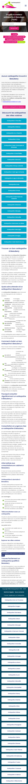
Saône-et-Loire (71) (10, 42)
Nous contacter (19, 592)
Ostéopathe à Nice (14, 706)
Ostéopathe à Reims (14, 737)
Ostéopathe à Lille (14, 650)
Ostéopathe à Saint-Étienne (14, 750)
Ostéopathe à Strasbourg (14, 756)
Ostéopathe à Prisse (14, 190)
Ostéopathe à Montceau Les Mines (14, 223)
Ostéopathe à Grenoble (14, 644)
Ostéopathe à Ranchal (14, 205)
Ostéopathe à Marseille (14, 681)
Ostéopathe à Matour (14, 127)
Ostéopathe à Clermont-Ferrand (14, 631)
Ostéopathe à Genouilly (14, 217)
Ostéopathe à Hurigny (14, 236)
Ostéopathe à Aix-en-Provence (14, 600)
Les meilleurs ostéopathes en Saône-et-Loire (13, 554)
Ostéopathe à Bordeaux (14, 612)
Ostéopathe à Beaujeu (14, 211)
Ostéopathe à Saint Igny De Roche (14, 172)
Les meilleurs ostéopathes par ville (14, 37)
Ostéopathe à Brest (14, 619)
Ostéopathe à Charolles (14, 121)
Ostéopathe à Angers (14, 606)
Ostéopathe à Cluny (14, 139)
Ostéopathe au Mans (14, 668)
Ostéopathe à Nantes (14, 700)
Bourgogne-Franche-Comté (15, 39)
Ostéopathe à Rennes (14, 743)
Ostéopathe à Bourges (14, 625)
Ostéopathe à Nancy (14, 693)
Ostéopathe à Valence (14, 774)
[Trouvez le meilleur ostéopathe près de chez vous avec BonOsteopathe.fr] (11, 9)
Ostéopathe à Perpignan (14, 725)
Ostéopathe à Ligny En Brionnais (14, 178)
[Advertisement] (14, 58)
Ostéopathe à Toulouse (14, 768)
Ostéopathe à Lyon (14, 675)
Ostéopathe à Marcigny (14, 229)
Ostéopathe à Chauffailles (14, 153)
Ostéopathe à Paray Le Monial (14, 166)
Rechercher (14, 28)
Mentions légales (9, 592)
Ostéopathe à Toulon (14, 762)
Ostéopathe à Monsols (14, 159)
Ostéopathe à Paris (14, 718)
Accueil (15, 34)
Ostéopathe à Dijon (14, 637)
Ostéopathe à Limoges (14, 656)
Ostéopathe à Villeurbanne (14, 781)
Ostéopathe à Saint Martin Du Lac (14, 242)
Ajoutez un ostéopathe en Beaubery (14, 107)
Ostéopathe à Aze (14, 184)
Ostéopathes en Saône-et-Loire (12, 102)
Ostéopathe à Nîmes (14, 712)
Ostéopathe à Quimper (14, 731)
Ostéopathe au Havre (14, 662)
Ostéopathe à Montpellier (14, 687)
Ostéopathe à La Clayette (14, 133)
